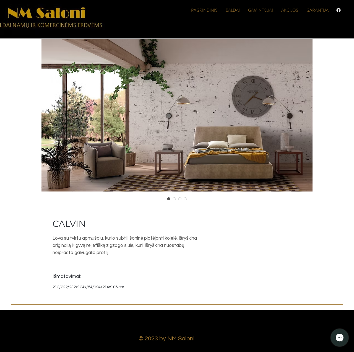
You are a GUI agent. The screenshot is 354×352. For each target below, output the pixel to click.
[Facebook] (338, 10)
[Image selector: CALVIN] (168, 198)
